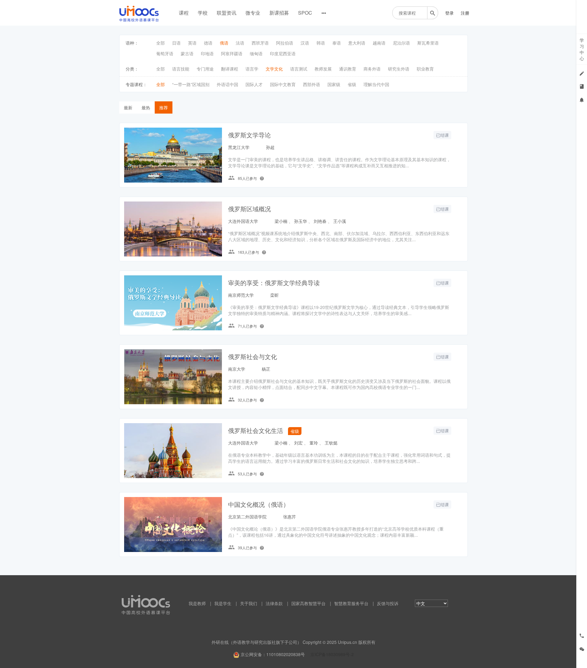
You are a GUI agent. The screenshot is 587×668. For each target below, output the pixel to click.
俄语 (224, 43)
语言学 (252, 69)
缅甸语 (256, 53)
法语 (240, 43)
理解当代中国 (376, 84)
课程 (184, 12)
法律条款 (274, 603)
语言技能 (180, 69)
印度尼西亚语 (283, 53)
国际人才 (254, 84)
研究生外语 (398, 69)
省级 (352, 84)
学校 (203, 12)
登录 (449, 13)
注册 (465, 13)
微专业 (253, 12)
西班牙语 (260, 43)
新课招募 (279, 12)
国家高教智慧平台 (308, 603)
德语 (208, 43)
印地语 (207, 53)
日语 (176, 43)
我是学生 (222, 603)
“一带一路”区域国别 (190, 84)
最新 (128, 107)
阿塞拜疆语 (231, 53)
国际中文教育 (283, 84)
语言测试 (298, 69)
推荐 (163, 107)
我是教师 (197, 603)
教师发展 (323, 69)
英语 (192, 43)
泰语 (336, 43)
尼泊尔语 (401, 43)
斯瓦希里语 (428, 43)
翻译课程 (229, 69)
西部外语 (311, 84)
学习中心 (582, 49)
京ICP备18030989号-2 (332, 654)
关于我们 (248, 603)
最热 (146, 107)
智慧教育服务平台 (351, 603)
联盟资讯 (226, 12)
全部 (160, 43)
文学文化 (274, 69)
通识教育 (347, 69)
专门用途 (205, 69)
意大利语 (356, 43)
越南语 (379, 43)
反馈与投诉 (387, 603)
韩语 (320, 43)
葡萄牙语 (164, 53)
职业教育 (425, 69)
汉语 (305, 43)
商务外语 (372, 69)
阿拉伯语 (284, 43)
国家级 (333, 84)
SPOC (305, 12)
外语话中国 (227, 84)
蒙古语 (187, 53)
